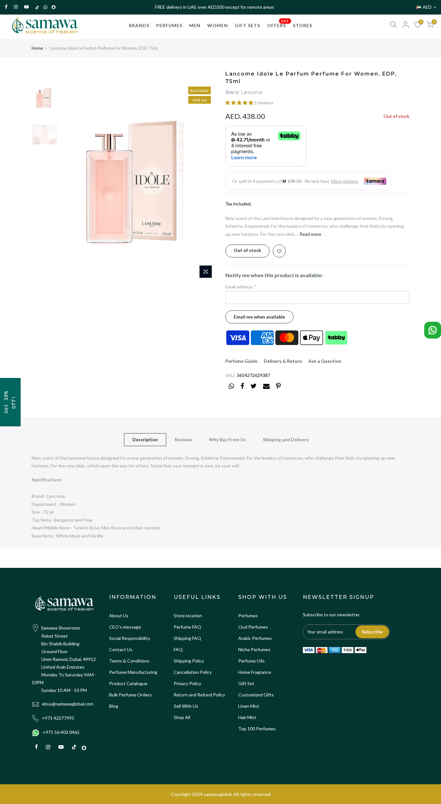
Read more (310, 234)
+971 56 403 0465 (61, 732)
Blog (113, 706)
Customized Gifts (256, 694)
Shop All (182, 717)
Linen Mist (248, 706)
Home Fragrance (254, 672)
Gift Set (246, 683)
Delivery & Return (283, 361)
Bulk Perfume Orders (130, 694)
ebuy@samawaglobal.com (67, 703)
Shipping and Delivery (286, 439)
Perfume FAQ (187, 627)
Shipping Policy (189, 660)
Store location (188, 615)
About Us (118, 615)
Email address (240, 286)
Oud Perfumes (253, 627)
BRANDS (139, 25)
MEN (194, 25)
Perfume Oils (251, 660)
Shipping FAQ (187, 638)
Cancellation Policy (193, 672)
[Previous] (72, 182)
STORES (302, 25)
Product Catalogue (128, 683)
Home (37, 48)
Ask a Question (324, 361)
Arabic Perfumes (255, 638)
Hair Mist (247, 717)
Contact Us (120, 649)
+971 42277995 (58, 718)
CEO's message (125, 627)
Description (145, 439)
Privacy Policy (187, 683)
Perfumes (248, 615)
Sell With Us (186, 706)
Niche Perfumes (254, 649)
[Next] (204, 182)
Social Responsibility (129, 638)
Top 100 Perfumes (257, 728)
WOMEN (217, 25)
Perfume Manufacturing (133, 672)
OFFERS (278, 23)
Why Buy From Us (227, 439)
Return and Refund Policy (199, 694)
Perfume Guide (241, 361)
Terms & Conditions (129, 660)
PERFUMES (169, 25)
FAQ (178, 649)
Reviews (183, 439)
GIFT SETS (247, 25)
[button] (239, 102)
